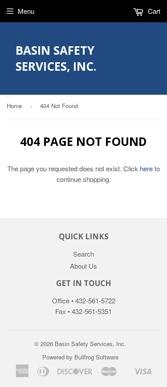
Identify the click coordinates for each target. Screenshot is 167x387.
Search (83, 253)
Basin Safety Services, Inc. (56, 58)
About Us (83, 265)
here (146, 168)
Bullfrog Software (96, 357)
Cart (153, 11)
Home (14, 105)
